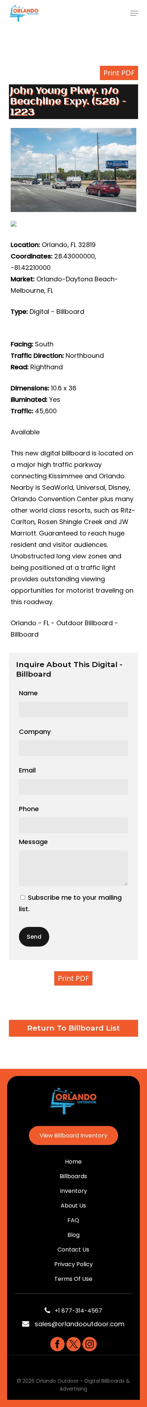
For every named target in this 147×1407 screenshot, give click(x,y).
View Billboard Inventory (73, 1135)
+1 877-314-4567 (76, 1311)
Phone (29, 808)
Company (35, 731)
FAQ (73, 1220)
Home (73, 1161)
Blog (73, 1235)
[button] (134, 13)
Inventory (73, 1191)
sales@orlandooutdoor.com (80, 1323)
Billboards (73, 1176)
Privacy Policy (73, 1264)
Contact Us (73, 1249)
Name (28, 692)
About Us (73, 1205)
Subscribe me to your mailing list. (70, 903)
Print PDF (119, 73)
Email (27, 770)
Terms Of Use (73, 1279)
